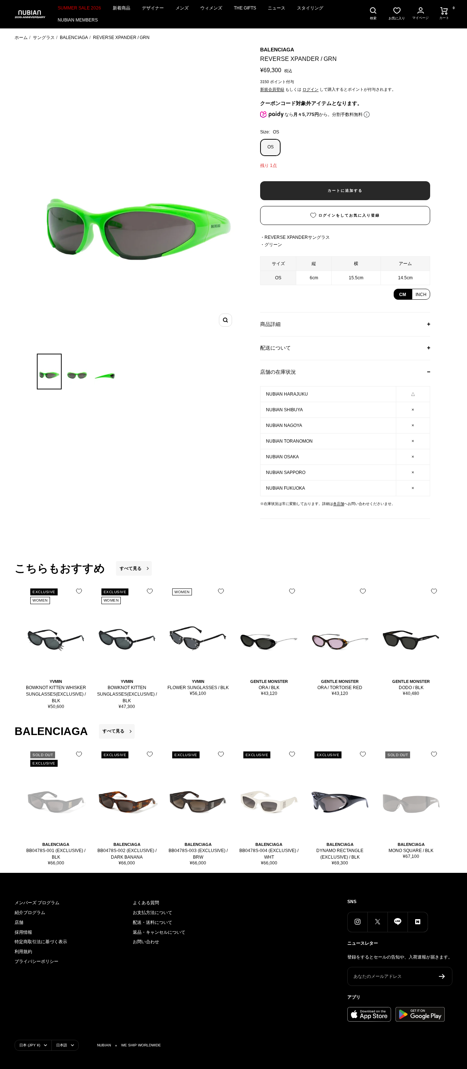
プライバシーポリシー (36, 961)
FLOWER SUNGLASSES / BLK (198, 687)
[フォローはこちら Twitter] (377, 922)
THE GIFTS (245, 8)
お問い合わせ (146, 941)
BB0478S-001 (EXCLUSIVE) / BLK (55, 854)
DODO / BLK (411, 687)
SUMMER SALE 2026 (79, 8)
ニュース (276, 8)
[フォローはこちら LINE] (397, 922)
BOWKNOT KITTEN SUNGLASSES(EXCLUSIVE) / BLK (127, 694)
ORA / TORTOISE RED (339, 687)
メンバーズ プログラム (37, 902)
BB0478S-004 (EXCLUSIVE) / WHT (268, 854)
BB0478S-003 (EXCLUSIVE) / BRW (198, 854)
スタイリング (310, 8)
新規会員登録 (272, 89)
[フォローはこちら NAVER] (418, 922)
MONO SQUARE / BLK (411, 850)
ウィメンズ (211, 8)
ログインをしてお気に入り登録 (349, 215)
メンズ (182, 8)
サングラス (44, 37)
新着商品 (121, 8)
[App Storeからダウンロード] (369, 1014)
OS (270, 146)
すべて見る (131, 568)
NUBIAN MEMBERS (78, 20)
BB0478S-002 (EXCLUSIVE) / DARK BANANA (127, 854)
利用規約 (23, 951)
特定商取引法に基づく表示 (41, 941)
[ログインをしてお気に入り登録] (79, 591)
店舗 (19, 922)
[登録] (442, 976)
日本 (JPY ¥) (29, 1045)
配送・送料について (152, 922)
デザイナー (153, 8)
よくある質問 (146, 902)
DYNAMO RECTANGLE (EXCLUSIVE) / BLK (339, 854)
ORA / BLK (269, 687)
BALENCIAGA (74, 37)
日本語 (61, 1045)
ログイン (310, 89)
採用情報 (23, 932)
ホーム (21, 37)
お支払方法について (152, 912)
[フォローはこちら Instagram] (357, 922)
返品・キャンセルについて (159, 932)
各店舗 (338, 504)
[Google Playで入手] (420, 1014)
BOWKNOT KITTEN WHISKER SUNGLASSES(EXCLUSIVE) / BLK (56, 694)
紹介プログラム (30, 912)
